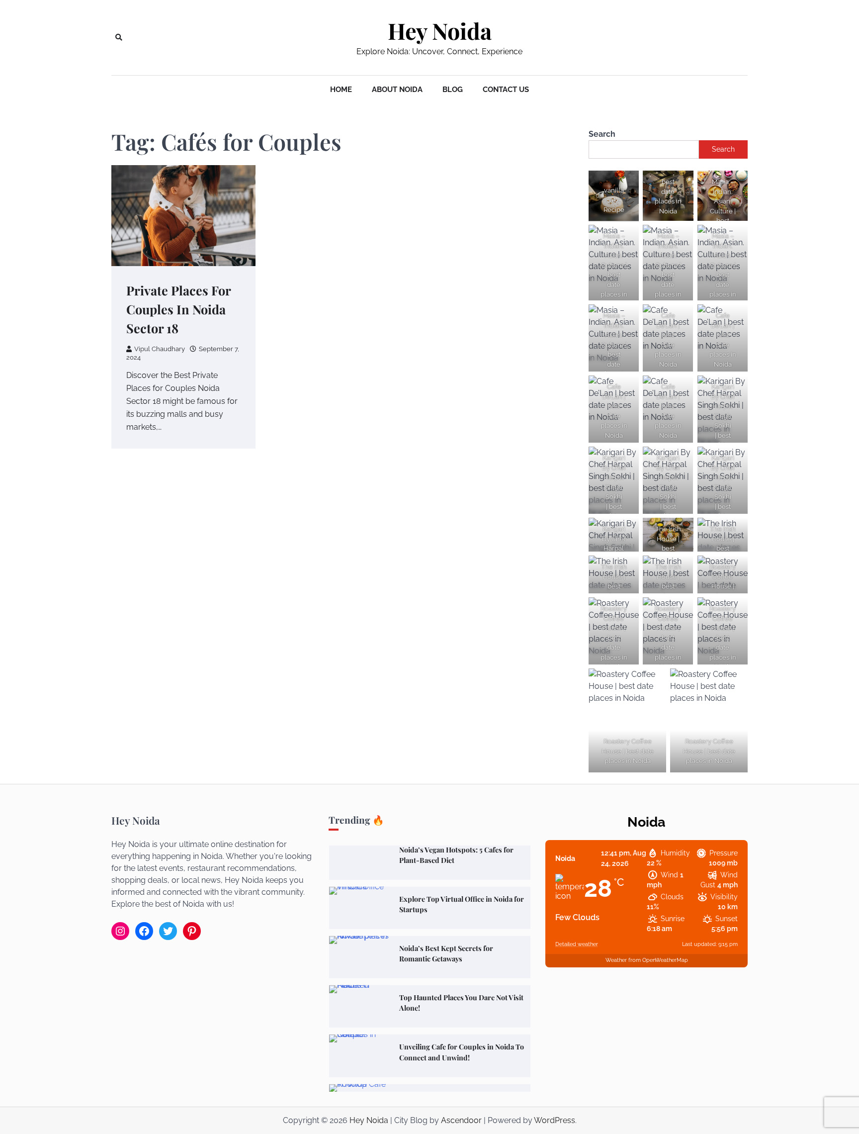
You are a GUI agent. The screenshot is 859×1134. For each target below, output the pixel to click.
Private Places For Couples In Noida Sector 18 (178, 309)
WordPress (554, 1120)
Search (602, 134)
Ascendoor (461, 1120)
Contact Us (506, 89)
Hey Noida (440, 30)
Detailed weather (576, 944)
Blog (452, 89)
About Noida (397, 89)
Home (341, 89)
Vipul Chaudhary (159, 349)
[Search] (118, 37)
